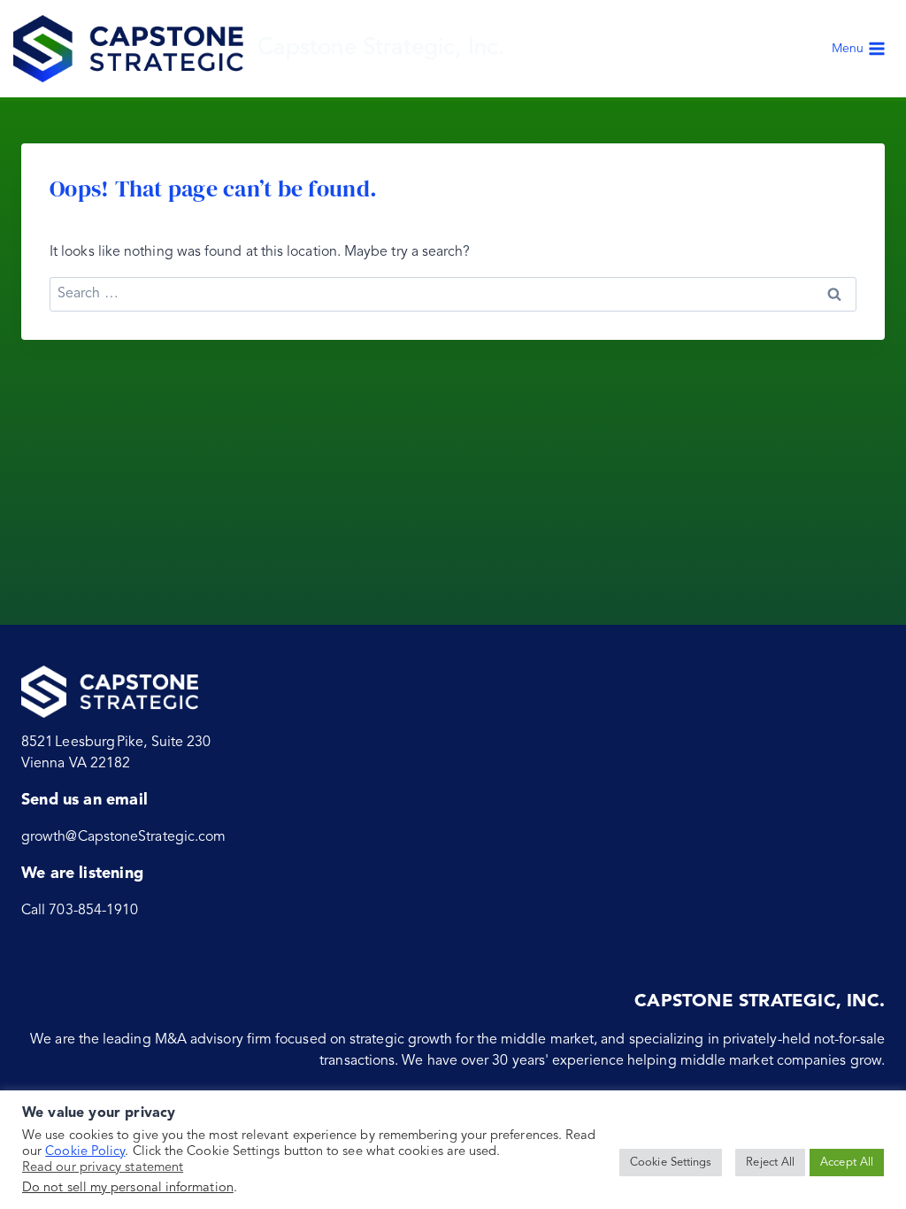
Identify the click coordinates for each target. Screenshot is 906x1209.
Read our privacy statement (102, 1167)
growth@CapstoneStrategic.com (123, 837)
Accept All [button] (846, 1162)
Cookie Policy (85, 1152)
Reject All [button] (770, 1162)
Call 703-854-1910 (79, 911)
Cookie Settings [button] (670, 1162)
